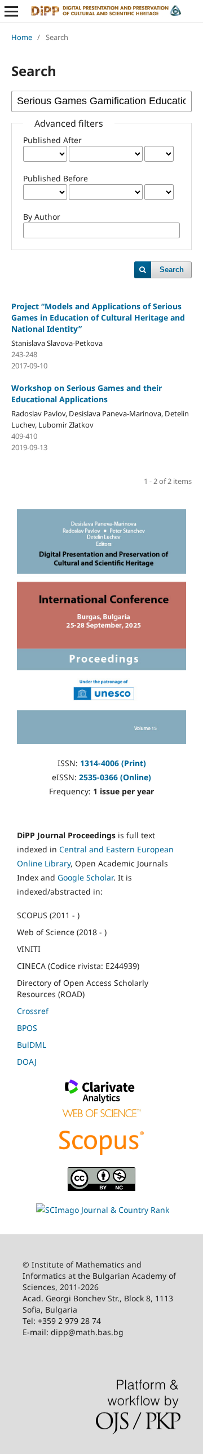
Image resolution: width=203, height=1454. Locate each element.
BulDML (31, 1044)
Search (172, 269)
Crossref (32, 1011)
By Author (41, 216)
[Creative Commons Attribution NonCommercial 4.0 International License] (101, 1187)
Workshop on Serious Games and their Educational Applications (86, 393)
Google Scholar (85, 877)
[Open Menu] (11, 11)
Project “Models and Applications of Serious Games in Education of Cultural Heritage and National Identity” (98, 317)
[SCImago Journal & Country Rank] (102, 1209)
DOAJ (27, 1061)
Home (21, 37)
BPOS (27, 1027)
